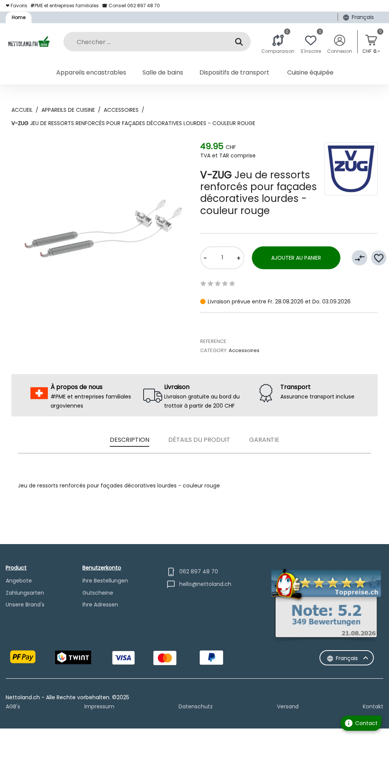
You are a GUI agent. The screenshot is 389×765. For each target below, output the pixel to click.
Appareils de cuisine (68, 110)
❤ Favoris (16, 5)
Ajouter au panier (296, 258)
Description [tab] (129, 439)
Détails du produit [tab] (199, 439)
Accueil (22, 110)
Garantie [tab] (264, 439)
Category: (214, 350)
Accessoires (121, 110)
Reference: (214, 341)
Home (18, 17)
